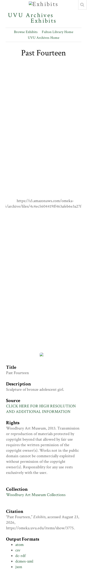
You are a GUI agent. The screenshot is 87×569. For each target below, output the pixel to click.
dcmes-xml (24, 561)
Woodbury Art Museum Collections (35, 494)
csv (17, 550)
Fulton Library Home (57, 32)
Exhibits (44, 20)
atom (19, 544)
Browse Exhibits (26, 32)
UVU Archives (31, 15)
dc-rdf (20, 555)
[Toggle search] (82, 5)
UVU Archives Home (43, 37)
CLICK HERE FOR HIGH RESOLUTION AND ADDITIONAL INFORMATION (41, 408)
